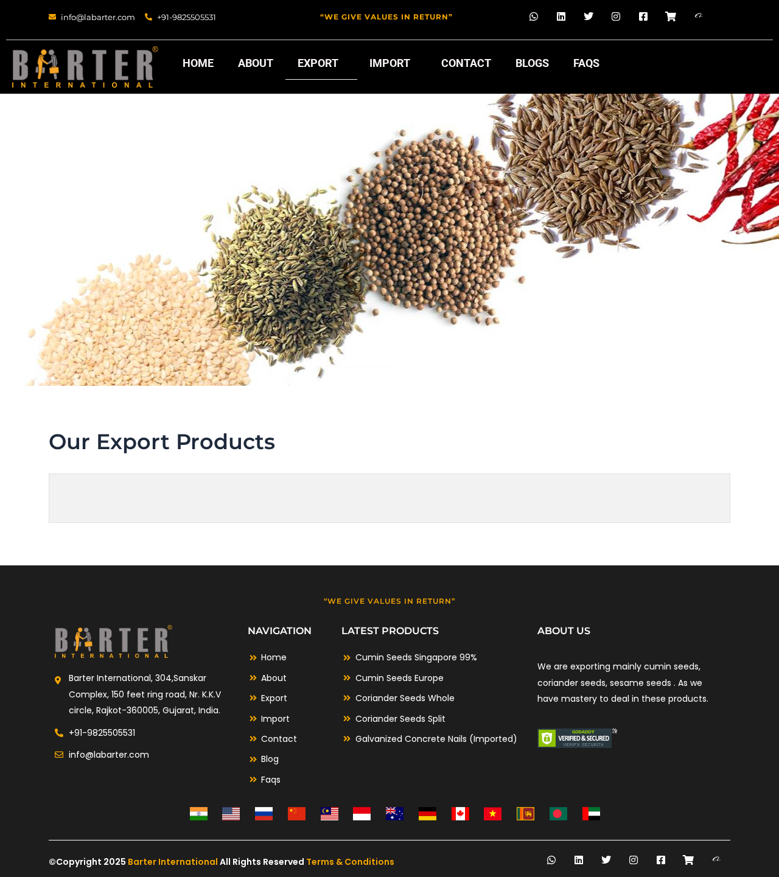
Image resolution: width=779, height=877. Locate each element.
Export (318, 63)
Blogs (532, 63)
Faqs (586, 63)
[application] (343, 64)
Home (198, 63)
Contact (466, 63)
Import (389, 63)
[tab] (84, 497)
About (255, 63)
